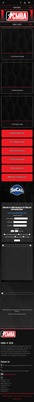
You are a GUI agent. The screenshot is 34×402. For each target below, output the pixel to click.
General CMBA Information (11, 234)
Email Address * (10, 218)
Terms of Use (18, 396)
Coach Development (10, 237)
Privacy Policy (27, 396)
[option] (17, 190)
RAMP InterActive (7, 396)
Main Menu (17, 7)
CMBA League (17, 24)
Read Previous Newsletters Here (17, 213)
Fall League (26, 237)
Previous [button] (4, 190)
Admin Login (17, 399)
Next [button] (29, 190)
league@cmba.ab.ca (10, 374)
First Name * (10, 222)
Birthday (17, 229)
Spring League (19, 237)
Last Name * (10, 225)
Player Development (24, 234)
